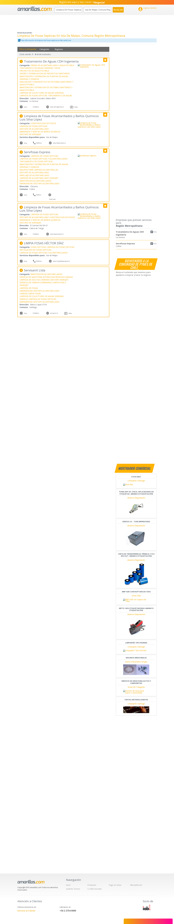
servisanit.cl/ (54, 313)
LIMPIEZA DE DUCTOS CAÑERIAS (35, 279)
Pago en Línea (115, 885)
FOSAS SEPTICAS (38, 247)
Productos (92, 885)
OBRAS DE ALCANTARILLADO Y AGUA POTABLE (52, 65)
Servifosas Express (125, 243)
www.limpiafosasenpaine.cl (61, 261)
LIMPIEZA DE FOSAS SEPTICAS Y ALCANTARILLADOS (44, 158)
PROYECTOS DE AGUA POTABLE (34, 70)
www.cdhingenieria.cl (57, 107)
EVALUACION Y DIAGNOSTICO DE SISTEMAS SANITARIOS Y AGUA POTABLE (46, 83)
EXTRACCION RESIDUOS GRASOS (58, 277)
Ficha (155, 232)
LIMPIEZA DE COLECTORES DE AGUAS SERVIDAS (42, 93)
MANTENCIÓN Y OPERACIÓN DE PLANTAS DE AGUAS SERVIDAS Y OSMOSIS (44, 77)
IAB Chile (146, 907)
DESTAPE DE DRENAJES (30, 134)
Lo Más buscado (95, 889)
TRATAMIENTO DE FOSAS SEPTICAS (36, 161)
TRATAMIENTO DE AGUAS (60, 95)
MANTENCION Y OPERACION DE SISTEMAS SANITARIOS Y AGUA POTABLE (46, 88)
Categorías (44, 49)
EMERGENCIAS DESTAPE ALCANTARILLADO (39, 183)
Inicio (68, 885)
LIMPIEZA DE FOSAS (29, 288)
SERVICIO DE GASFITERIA (31, 277)
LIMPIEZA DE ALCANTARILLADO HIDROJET (39, 178)
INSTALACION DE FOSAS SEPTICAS (35, 249)
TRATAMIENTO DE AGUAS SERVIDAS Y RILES (40, 68)
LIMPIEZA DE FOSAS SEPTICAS (33, 95)
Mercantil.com (136, 885)
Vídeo (76, 107)
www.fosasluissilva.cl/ (57, 234)
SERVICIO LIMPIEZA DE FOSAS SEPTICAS (38, 299)
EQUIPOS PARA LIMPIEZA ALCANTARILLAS (39, 169)
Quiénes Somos (73, 889)
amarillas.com (34, 9)
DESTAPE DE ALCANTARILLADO (34, 129)
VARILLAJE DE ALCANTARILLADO (34, 175)
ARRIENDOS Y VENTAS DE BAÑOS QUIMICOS (40, 131)
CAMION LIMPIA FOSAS (30, 293)
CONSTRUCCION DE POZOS (43, 123)
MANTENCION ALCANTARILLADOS (35, 180)
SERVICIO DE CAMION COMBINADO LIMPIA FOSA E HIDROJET (43, 283)
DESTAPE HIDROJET (59, 279)
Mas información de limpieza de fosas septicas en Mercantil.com (46, 40)
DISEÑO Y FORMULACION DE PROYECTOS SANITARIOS (45, 73)
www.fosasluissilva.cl (59, 143)
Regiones (59, 49)
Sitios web (52, 199)
